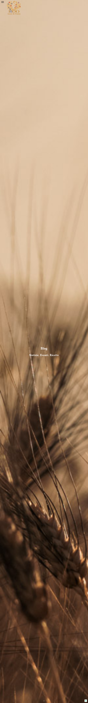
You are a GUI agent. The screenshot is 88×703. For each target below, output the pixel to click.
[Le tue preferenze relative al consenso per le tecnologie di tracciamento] (86, 701)
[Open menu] (2, 2)
